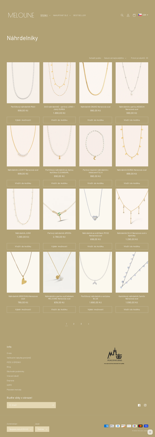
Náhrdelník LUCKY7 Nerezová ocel (23, 170)
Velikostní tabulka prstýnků (19, 358)
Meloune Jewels (143, 430)
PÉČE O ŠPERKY (14, 362)
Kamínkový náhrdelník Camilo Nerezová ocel (132, 297)
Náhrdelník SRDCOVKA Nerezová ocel (23, 297)
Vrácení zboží (13, 376)
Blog (9, 367)
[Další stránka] (89, 324)
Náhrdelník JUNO (23, 233)
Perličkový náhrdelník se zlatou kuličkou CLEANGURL (59, 171)
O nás (9, 353)
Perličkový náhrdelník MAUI (23, 107)
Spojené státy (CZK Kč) (19, 429)
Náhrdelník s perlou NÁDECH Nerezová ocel (132, 108)
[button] (45, 15)
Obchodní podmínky (15, 371)
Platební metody (14, 389)
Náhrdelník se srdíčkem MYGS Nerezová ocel (95, 234)
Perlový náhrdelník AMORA (59, 233)
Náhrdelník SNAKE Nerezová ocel (95, 107)
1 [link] (66, 323)
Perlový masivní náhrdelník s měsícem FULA (95, 171)
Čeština (41, 429)
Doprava (10, 380)
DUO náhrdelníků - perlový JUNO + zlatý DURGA (59, 108)
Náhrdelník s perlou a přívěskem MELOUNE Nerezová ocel (59, 297)
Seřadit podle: (95, 58)
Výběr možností (23, 120)
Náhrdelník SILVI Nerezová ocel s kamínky (132, 234)
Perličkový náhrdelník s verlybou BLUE (95, 297)
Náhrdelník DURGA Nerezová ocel (132, 170)
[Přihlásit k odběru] (53, 405)
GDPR (9, 385)
